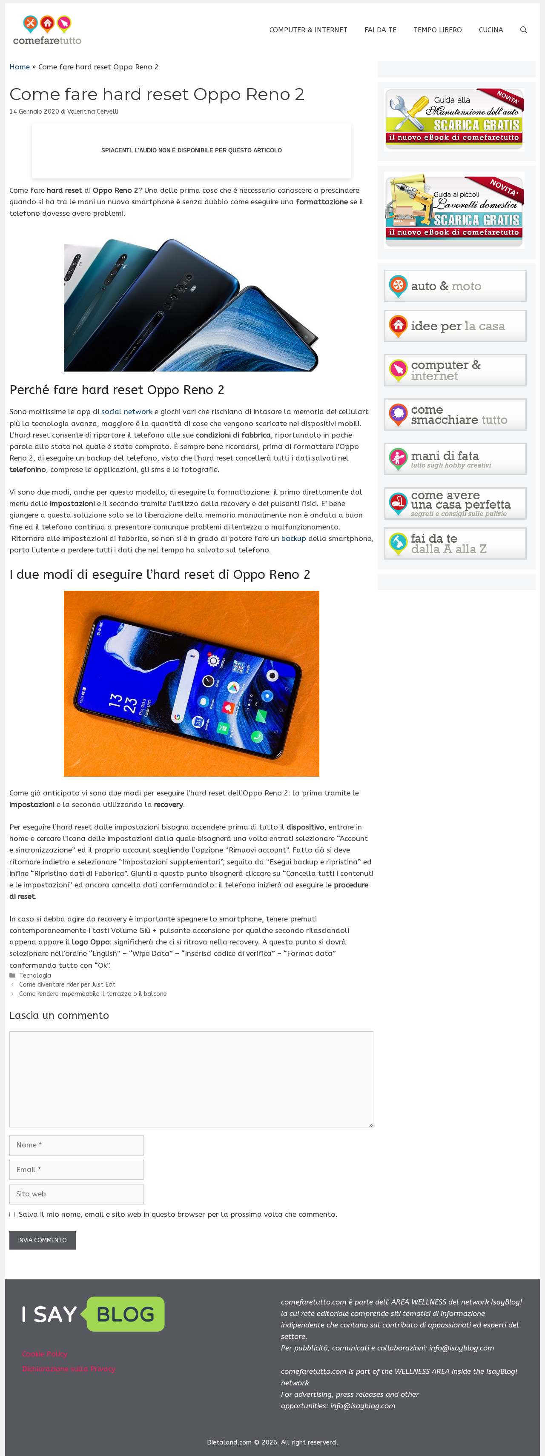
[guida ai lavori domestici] (454, 246)
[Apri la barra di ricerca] (524, 30)
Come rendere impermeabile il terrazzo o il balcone (93, 994)
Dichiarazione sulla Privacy (68, 1368)
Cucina (491, 30)
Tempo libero (437, 30)
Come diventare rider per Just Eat (67, 984)
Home (19, 67)
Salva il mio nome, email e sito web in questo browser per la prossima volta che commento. (178, 1214)
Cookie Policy (44, 1354)
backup (293, 538)
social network (126, 411)
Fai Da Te (380, 30)
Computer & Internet (308, 30)
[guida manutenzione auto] (454, 149)
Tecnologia (35, 975)
